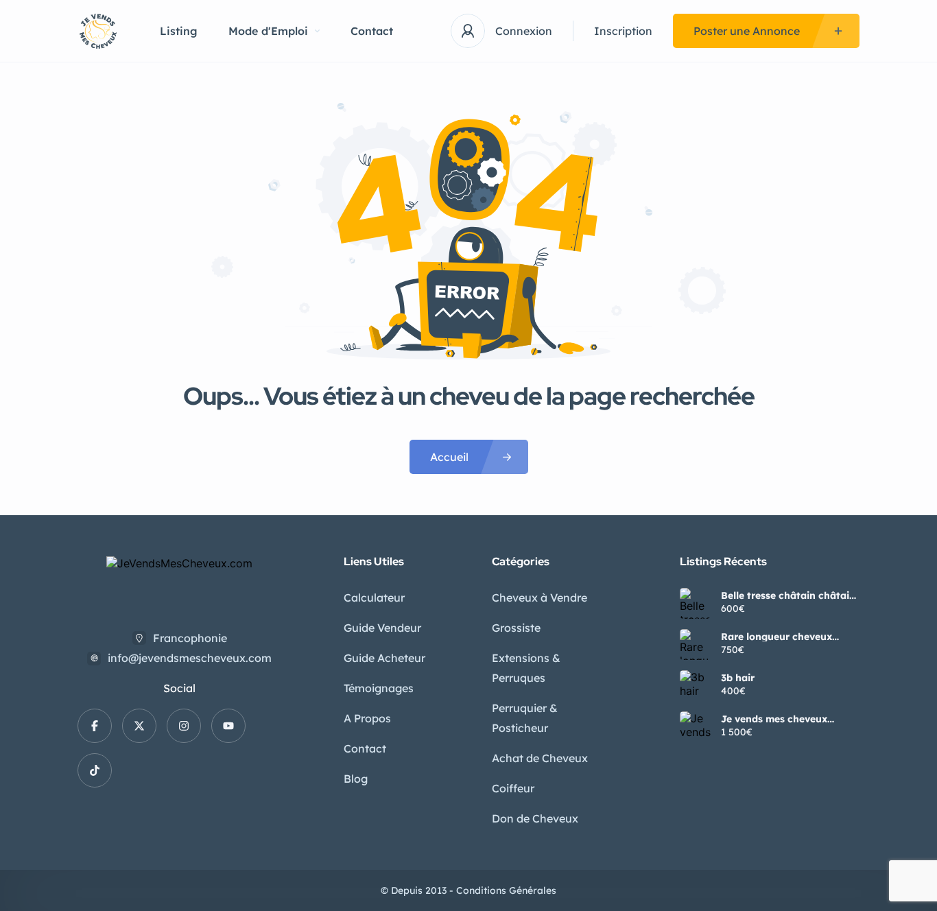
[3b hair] (695, 685)
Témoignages (379, 688)
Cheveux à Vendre (539, 597)
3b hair (738, 678)
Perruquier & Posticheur (525, 718)
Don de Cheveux (535, 818)
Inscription (623, 31)
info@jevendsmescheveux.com (190, 658)
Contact (372, 31)
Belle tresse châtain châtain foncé (788, 595)
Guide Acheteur (384, 658)
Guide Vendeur (382, 628)
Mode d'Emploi (268, 31)
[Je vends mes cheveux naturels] (695, 726)
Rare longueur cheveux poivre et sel (776, 636)
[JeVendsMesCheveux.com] (98, 31)
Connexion (523, 31)
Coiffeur (513, 788)
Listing (179, 31)
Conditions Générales (506, 890)
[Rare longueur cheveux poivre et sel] (695, 644)
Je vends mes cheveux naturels (774, 719)
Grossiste (516, 628)
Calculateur (374, 597)
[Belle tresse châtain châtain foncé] (695, 603)
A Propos (367, 718)
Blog (356, 778)
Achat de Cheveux (540, 758)
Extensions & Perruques (526, 668)
